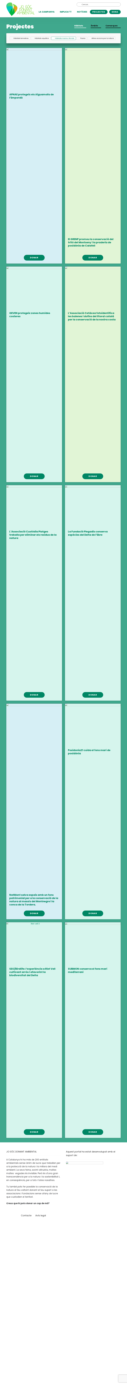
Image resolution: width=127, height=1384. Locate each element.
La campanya (47, 11)
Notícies (82, 11)
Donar (34, 257)
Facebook (16, 1215)
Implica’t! (66, 11)
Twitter (10, 1215)
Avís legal (40, 1215)
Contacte (26, 1215)
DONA (115, 12)
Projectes (98, 12)
